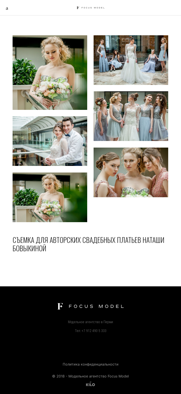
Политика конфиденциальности (91, 364)
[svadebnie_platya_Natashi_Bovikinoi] (50, 72)
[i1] (131, 60)
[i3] (50, 141)
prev (4, 197)
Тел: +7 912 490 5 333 (90, 331)
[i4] (131, 172)
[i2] (131, 116)
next (176, 197)
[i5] (50, 197)
